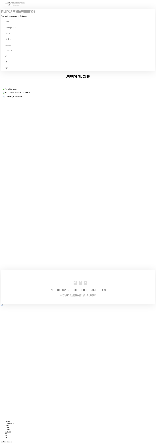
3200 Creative (87, 297)
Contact (103, 290)
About (93, 290)
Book (75, 290)
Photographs (63, 290)
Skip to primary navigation (15, 3)
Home (51, 290)
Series (84, 290)
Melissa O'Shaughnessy (18, 11)
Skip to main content (12, 5)
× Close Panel (6, 442)
